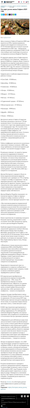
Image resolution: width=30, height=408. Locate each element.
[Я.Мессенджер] (2, 14)
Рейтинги (11, 402)
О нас (2, 400)
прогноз (3, 389)
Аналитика (9, 6)
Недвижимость (4, 6)
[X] (9, 14)
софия (10, 387)
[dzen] (28, 396)
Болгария (18, 6)
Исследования (4, 402)
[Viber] (11, 14)
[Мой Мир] (15, 14)
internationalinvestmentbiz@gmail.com (8, 398)
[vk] (22, 396)
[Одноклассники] (6, 14)
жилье (20, 387)
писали (9, 382)
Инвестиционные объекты (19, 402)
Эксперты (3, 404)
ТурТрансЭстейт (7, 37)
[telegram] (25, 396)
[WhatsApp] (13, 14)
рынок (25, 387)
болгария (15, 387)
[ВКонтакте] (4, 14)
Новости (14, 6)
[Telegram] (8, 14)
